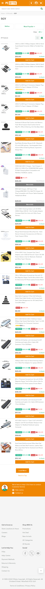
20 (40, 32)
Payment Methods (8, 559)
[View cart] (41, 3)
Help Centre (6, 555)
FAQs (3, 552)
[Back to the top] (41, 570)
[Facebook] (25, 555)
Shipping (5, 567)
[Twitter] (32, 555)
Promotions (26, 529)
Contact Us (6, 571)
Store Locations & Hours (10, 529)
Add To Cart (29, 60)
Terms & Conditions (17, 586)
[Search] (42, 8)
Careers (4, 532)
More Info (29, 184)
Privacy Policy (30, 586)
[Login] (36, 3)
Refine (7, 26)
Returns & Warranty (9, 563)
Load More (22, 470)
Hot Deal (25, 532)
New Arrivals (26, 536)
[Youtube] (38, 555)
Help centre (19, 490)
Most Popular (29, 26)
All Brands (9, 13)
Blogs (4, 536)
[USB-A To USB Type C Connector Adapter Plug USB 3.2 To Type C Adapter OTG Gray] (6, 89)
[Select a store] (31, 3)
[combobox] (22, 8)
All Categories (27, 540)
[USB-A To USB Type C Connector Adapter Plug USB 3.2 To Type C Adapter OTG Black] (6, 108)
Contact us (19, 493)
